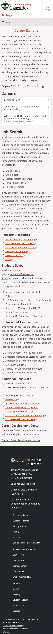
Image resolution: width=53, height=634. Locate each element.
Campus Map (19, 560)
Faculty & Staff (19, 526)
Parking (16, 594)
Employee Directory (22, 576)
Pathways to (16, 251)
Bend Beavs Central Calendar (26, 542)
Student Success (20, 599)
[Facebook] (28, 463)
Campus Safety (20, 566)
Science (13, 186)
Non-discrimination (15, 628)
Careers (16, 611)
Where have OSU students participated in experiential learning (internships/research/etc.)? (25, 118)
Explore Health (17, 178)
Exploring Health (18, 395)
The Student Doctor (20, 372)
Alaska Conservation (22, 352)
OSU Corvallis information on (25, 415)
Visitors (16, 537)
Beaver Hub (18, 554)
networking (12, 156)
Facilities (17, 583)
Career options (12, 99)
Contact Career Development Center (20, 440)
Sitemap (6, 632)
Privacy (10, 622)
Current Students (21, 520)
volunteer (6, 140)
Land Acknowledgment (23, 483)
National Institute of (20, 243)
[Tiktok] (33, 459)
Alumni (16, 531)
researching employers (37, 152)
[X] (39, 459)
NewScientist (15, 182)
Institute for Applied (20, 239)
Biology (7, 15)
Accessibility (12, 625)
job (31, 137)
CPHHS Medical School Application (26, 387)
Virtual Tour (18, 605)
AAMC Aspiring (16, 383)
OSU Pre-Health (20, 419)
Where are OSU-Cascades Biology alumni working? (21, 108)
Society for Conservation (22, 368)
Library (16, 589)
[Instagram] (28, 459)
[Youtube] (33, 463)
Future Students (20, 515)
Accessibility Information (24, 549)
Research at (14, 255)
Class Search (18, 571)
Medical (26, 308)
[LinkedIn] (39, 463)
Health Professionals (21, 403)
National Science (20, 247)
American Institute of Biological (27, 356)
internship (39, 137)
